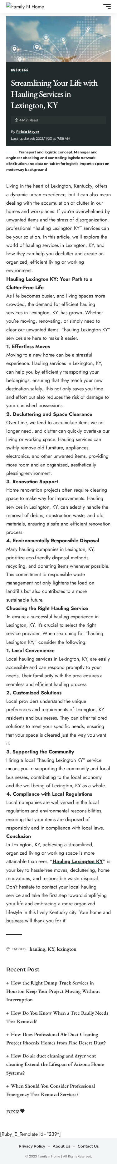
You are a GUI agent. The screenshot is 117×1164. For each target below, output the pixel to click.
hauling (37, 949)
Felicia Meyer (27, 132)
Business (19, 70)
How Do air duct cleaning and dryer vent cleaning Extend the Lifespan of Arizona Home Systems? (55, 1064)
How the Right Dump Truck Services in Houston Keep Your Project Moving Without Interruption (53, 991)
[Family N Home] (25, 6)
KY (51, 949)
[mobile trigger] (105, 6)
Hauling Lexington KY (77, 861)
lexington (66, 949)
